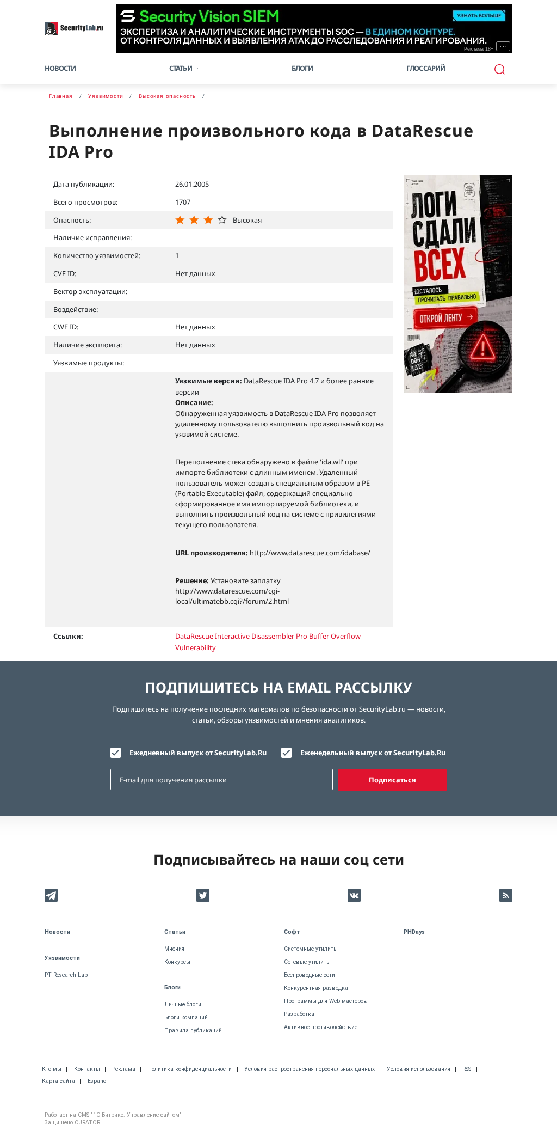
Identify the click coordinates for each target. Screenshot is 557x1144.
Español (98, 1081)
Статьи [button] (180, 68)
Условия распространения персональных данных (309, 1069)
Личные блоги (182, 1004)
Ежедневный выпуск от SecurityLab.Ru (198, 752)
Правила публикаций (193, 1030)
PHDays (414, 931)
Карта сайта (58, 1081)
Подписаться (392, 780)
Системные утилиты (311, 948)
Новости (60, 68)
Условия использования (418, 1069)
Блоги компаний (186, 1017)
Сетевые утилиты (307, 961)
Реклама (123, 1069)
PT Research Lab (66, 974)
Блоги (302, 68)
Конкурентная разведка (316, 988)
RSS (466, 1069)
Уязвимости (62, 958)
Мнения (174, 948)
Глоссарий (425, 68)
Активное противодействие (320, 1027)
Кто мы (51, 1069)
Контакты (87, 1069)
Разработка (299, 1014)
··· (503, 46)
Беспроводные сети (309, 974)
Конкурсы (177, 961)
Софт (292, 931)
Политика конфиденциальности (189, 1069)
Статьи (174, 931)
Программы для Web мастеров (325, 1001)
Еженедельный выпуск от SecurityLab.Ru (372, 752)
